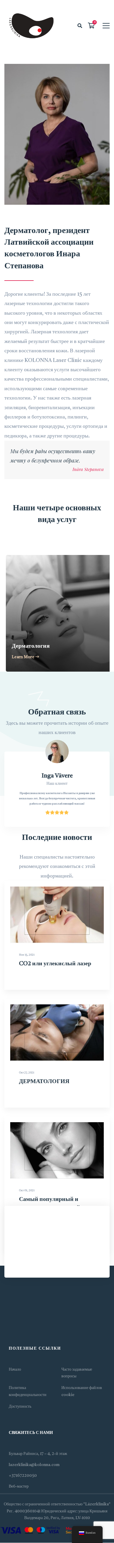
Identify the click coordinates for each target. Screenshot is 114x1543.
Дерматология (29, 646)
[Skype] (32, 1326)
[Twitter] (8, 1326)
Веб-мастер (19, 1486)
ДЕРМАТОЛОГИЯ (44, 1082)
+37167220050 (23, 1476)
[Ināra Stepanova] (57, 134)
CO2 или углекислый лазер (55, 964)
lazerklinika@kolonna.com (34, 1465)
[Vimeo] (20, 1326)
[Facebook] (14, 1326)
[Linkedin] (26, 1326)
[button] (26, 614)
